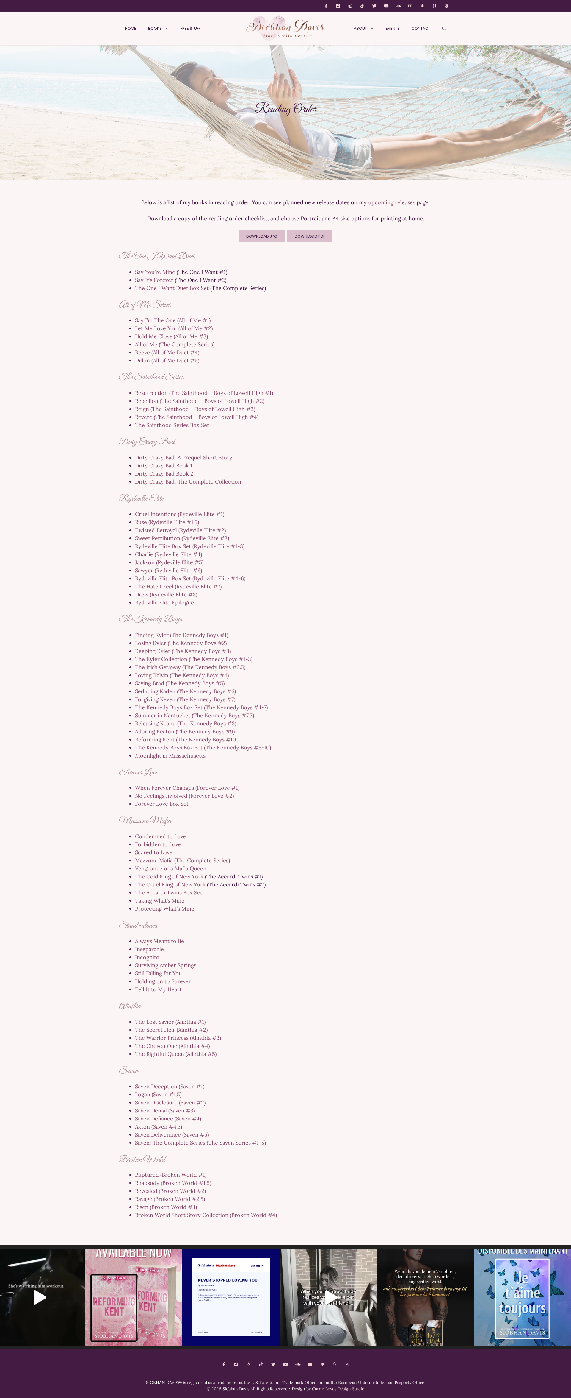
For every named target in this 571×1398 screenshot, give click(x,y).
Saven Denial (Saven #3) (165, 1110)
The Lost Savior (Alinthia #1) (170, 1021)
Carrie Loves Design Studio (338, 1388)
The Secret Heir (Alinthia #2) (171, 1029)
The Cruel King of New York (170, 884)
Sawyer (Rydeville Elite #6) (168, 570)
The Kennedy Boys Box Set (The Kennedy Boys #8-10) (203, 747)
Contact (421, 28)
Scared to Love (153, 852)
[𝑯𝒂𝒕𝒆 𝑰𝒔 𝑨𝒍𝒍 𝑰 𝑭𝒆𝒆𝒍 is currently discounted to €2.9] (425, 1297)
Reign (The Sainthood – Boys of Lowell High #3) (195, 409)
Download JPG (261, 236)
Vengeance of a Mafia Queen (170, 868)
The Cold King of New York (169, 876)
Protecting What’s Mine (164, 908)
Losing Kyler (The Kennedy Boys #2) (181, 643)
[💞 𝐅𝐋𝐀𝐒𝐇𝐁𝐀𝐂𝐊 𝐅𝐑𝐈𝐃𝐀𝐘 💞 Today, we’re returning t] (134, 1297)
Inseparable (149, 949)
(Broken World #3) (173, 1207)
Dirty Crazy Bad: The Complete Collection (188, 481)
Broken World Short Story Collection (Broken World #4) (206, 1215)
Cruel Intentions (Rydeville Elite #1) (179, 514)
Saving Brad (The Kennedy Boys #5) (180, 683)
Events (393, 28)
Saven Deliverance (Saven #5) (172, 1134)
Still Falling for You (158, 973)
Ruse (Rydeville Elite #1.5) (167, 522)
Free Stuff (190, 28)
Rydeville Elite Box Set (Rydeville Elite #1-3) (189, 546)
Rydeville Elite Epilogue (164, 602)
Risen (141, 1207)
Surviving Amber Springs (165, 965)
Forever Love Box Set (162, 803)
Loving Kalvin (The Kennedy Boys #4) (182, 675)
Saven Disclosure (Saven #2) (170, 1102)
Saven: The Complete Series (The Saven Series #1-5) (200, 1142)
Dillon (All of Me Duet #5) (167, 360)
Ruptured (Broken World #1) (170, 1174)
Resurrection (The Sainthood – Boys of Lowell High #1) (204, 392)
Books (155, 28)
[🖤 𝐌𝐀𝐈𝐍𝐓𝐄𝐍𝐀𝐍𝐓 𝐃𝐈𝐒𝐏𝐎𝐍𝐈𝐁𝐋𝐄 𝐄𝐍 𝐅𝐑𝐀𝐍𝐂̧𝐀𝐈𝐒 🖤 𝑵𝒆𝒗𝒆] (522, 1297)
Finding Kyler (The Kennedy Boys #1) (181, 635)
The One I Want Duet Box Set (172, 288)
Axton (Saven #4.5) (158, 1126)
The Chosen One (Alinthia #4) (172, 1045)
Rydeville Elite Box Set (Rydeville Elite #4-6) (190, 578)
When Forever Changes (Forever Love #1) (187, 787)
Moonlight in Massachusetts (170, 755)
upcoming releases (391, 202)
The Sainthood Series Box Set (172, 425)
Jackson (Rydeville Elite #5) (169, 562)
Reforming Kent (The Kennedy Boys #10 (185, 739)
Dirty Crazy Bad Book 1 (163, 465)
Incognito (147, 957)
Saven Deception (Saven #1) (169, 1086)
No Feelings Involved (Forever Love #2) (184, 795)
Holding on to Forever (163, 981)
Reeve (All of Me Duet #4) (167, 352)
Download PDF (310, 236)
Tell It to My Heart (158, 989)
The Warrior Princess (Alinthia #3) (178, 1037)
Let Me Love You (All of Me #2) (174, 328)
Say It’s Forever (154, 280)
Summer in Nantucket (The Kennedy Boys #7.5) (194, 715)
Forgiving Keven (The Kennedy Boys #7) (185, 699)
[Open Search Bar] (444, 28)
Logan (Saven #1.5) (158, 1094)
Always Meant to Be (159, 941)
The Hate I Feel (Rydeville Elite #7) (178, 586)
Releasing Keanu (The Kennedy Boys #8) (185, 723)
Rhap (141, 1182)
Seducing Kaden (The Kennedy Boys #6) (185, 691)
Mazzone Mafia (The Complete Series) (182, 860)
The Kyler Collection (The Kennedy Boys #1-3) (193, 659)
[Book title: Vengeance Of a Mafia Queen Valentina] (328, 1297)
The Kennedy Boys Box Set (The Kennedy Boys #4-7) (201, 707)
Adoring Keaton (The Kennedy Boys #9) (185, 731)
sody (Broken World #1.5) (179, 1182)
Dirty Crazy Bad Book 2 (164, 473)
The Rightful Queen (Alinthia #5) (176, 1054)
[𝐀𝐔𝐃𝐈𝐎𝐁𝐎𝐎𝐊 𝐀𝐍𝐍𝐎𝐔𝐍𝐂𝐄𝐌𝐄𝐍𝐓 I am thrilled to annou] (231, 1297)
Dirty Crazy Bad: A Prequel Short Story (183, 457)
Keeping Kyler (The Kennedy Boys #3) (183, 651)
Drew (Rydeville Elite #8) (166, 594)
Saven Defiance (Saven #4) (168, 1118)
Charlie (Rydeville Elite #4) (168, 554)
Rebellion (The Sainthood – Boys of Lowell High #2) (199, 401)
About (360, 28)
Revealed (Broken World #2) (170, 1190)
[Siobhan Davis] (285, 28)
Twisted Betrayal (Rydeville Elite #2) (180, 530)
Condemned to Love (160, 836)
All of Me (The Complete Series (174, 344)
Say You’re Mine (155, 272)
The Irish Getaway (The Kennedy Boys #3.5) (190, 667)
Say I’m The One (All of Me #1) (173, 320)
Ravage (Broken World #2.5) (170, 1199)
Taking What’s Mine (159, 900)
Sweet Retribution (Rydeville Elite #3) (182, 538)
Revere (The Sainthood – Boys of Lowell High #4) (196, 417)
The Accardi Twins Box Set (168, 892)
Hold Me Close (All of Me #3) (171, 336)
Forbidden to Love (158, 844)
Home (130, 28)
